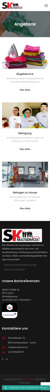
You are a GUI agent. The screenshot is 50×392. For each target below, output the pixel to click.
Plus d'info (25, 90)
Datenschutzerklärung (14, 269)
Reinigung (25, 133)
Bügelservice (25, 74)
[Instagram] (6, 359)
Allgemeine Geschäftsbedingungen (20, 265)
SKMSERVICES (28, 379)
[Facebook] (3, 359)
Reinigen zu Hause (25, 192)
